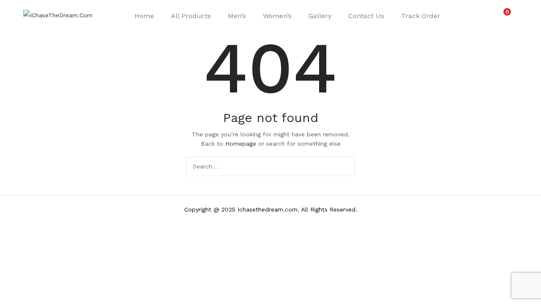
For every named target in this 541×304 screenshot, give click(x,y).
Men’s (237, 16)
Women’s (277, 16)
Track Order (420, 16)
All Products (191, 16)
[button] (503, 16)
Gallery (320, 16)
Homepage (240, 143)
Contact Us (366, 16)
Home (144, 16)
